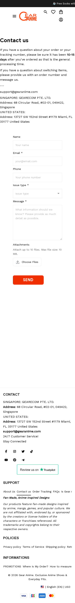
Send (28, 280)
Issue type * (21, 185)
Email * (18, 152)
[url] (22, 431)
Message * (20, 201)
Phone (17, 168)
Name (16, 136)
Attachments (21, 244)
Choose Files (29, 261)
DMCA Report (11, 586)
